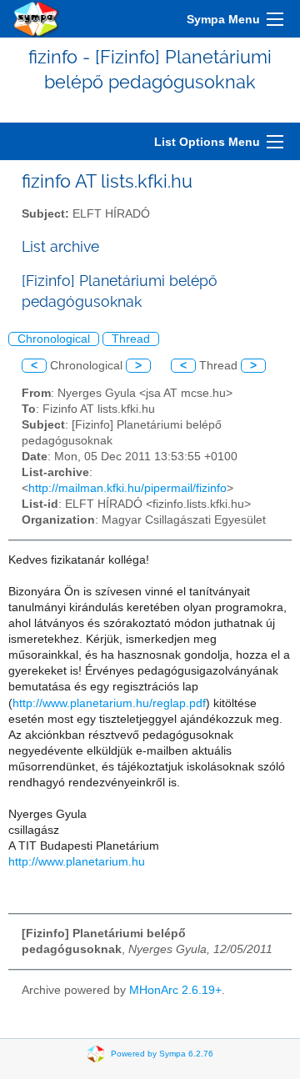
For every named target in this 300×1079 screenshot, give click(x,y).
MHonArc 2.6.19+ (175, 990)
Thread (131, 339)
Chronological (54, 339)
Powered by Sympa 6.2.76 (162, 1052)
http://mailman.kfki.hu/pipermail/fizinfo (127, 488)
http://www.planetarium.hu (76, 862)
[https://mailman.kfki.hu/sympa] (36, 19)
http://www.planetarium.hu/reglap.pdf (109, 703)
